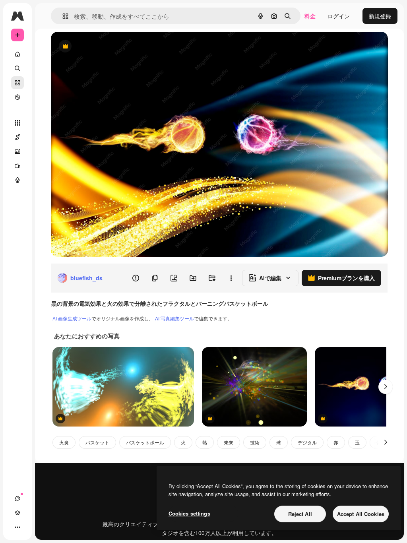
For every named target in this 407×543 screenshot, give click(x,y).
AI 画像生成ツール (71, 318)
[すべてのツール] (17, 122)
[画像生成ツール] (17, 151)
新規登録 (380, 16)
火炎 (64, 442)
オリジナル (105, 47)
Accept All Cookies (360, 514)
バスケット (97, 442)
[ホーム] (17, 54)
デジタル (307, 442)
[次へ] (385, 387)
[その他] (17, 527)
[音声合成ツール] (17, 180)
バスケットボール (145, 442)
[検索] (17, 68)
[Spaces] (17, 137)
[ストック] (17, 82)
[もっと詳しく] (17, 97)
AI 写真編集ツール (174, 318)
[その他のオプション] (231, 278)
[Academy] (17, 512)
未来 (228, 442)
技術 (255, 442)
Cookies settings (189, 513)
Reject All (300, 514)
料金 (310, 16)
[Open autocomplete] (62, 16)
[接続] (17, 498)
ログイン (339, 16)
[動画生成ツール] (17, 165)
